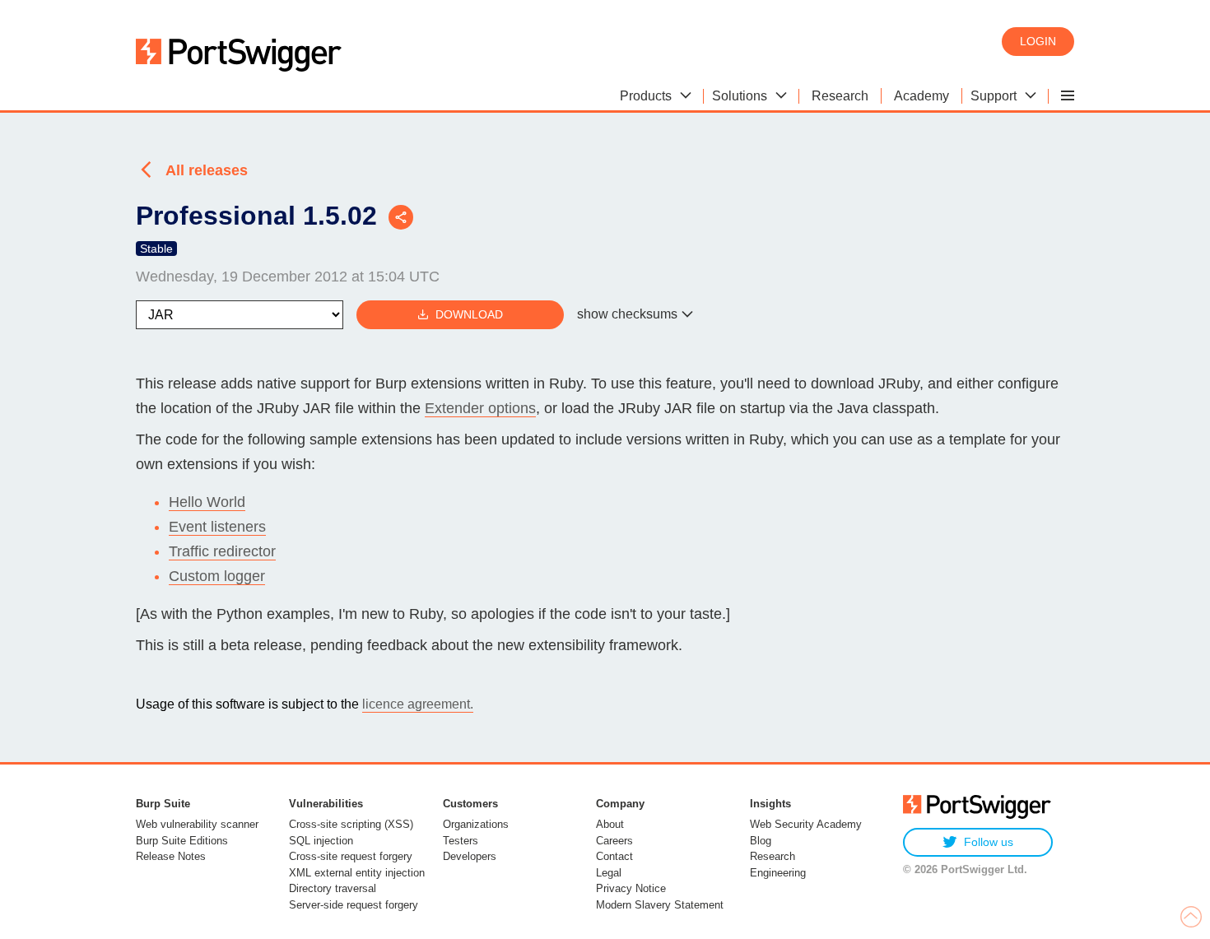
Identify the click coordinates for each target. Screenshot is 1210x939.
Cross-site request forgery (350, 856)
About (610, 824)
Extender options (480, 408)
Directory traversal (332, 888)
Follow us (988, 841)
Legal (608, 873)
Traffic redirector (222, 551)
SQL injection (321, 840)
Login (1038, 41)
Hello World (207, 502)
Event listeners (217, 526)
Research (772, 856)
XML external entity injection (357, 873)
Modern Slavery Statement (660, 905)
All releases (206, 170)
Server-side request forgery (353, 905)
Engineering (778, 873)
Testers (460, 840)
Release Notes (171, 856)
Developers (469, 856)
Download (469, 314)
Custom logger (217, 576)
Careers (614, 840)
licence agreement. (417, 704)
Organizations (476, 824)
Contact (614, 856)
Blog (760, 840)
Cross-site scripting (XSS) (351, 824)
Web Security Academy (806, 824)
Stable (156, 248)
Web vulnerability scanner (197, 824)
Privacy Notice (631, 888)
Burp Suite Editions (182, 840)
